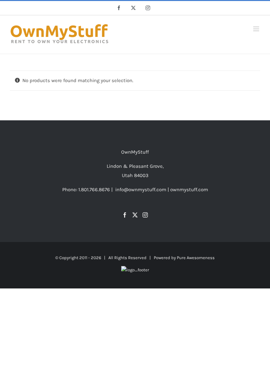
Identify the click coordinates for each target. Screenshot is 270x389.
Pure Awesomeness (196, 257)
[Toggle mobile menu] (256, 28)
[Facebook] (124, 215)
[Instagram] (145, 215)
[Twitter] (135, 215)
